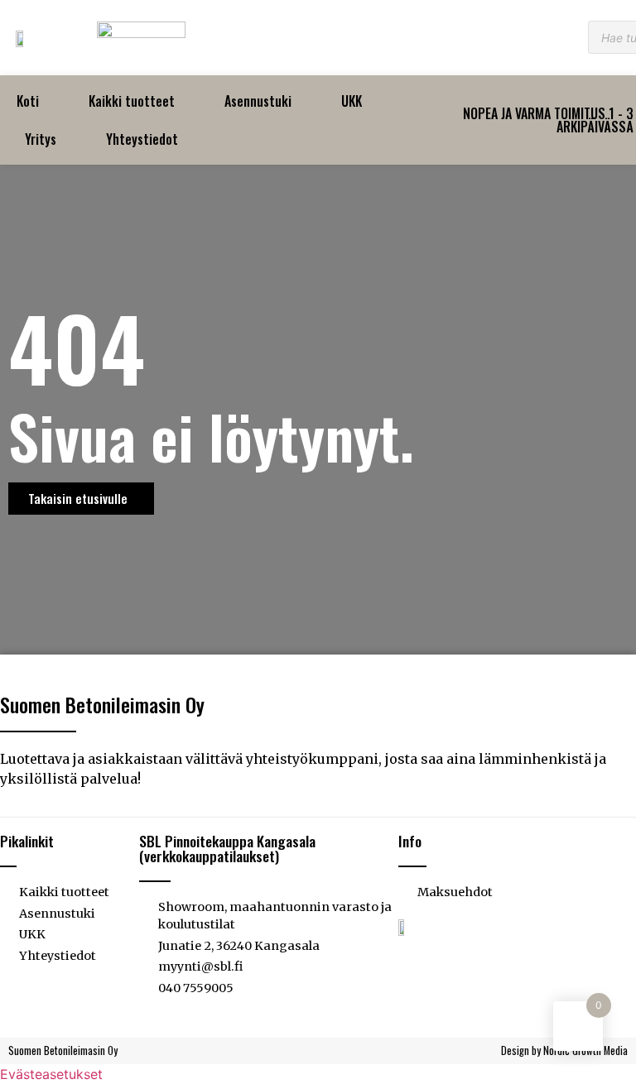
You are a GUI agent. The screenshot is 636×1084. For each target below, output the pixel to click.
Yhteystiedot (142, 139)
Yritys (40, 139)
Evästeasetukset (51, 1074)
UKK (351, 101)
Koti (28, 101)
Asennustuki (258, 101)
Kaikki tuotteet (132, 101)
